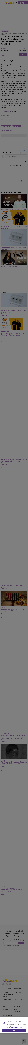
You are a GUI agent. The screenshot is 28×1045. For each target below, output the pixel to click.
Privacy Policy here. (17, 1027)
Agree (14, 1030)
